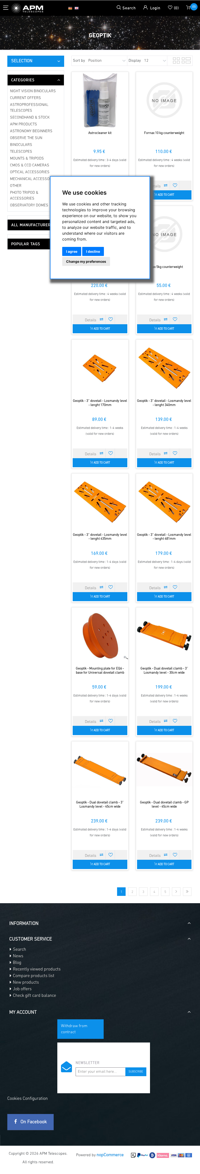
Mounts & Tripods (27, 159)
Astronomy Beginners (31, 131)
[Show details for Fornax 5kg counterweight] (164, 234)
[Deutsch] (70, 8)
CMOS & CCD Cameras (29, 165)
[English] (77, 8)
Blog (16, 963)
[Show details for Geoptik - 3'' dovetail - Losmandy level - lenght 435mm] (100, 502)
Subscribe (136, 1071)
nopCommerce (110, 1155)
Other (15, 186)
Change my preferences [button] (86, 261)
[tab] (36, 80)
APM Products (23, 124)
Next (176, 891)
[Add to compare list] (166, 185)
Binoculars (21, 145)
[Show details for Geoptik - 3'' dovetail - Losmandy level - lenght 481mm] (164, 502)
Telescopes (21, 152)
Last (187, 891)
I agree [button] (71, 251)
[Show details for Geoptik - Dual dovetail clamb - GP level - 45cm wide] (164, 769)
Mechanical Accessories (34, 179)
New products (25, 983)
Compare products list (33, 976)
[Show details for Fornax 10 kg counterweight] (164, 100)
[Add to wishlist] (175, 185)
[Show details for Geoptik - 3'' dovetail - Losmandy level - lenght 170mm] (100, 368)
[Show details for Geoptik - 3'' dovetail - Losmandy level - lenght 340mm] (164, 368)
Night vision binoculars (33, 91)
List (185, 60)
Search (19, 950)
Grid (176, 60)
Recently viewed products (36, 969)
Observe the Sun (26, 138)
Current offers (25, 98)
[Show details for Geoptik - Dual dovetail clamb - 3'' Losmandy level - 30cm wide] (164, 635)
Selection (21, 61)
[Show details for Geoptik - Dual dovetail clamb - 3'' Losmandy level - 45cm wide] (100, 769)
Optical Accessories (30, 172)
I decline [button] (93, 251)
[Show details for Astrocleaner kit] (100, 100)
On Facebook (33, 1122)
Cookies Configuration (27, 1099)
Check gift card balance (34, 996)
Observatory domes (29, 205)
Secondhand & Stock (30, 118)
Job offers (22, 989)
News (17, 956)
